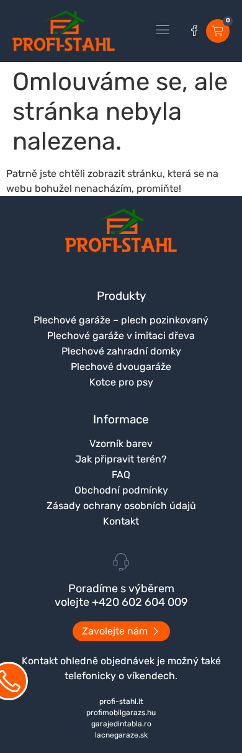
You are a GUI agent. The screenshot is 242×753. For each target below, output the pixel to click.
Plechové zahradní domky (121, 351)
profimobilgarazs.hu (121, 712)
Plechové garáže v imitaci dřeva (121, 335)
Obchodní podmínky (121, 490)
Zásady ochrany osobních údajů (121, 506)
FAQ (121, 474)
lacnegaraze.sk (121, 735)
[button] (162, 31)
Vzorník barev (121, 443)
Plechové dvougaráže (121, 366)
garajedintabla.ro (121, 723)
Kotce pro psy (121, 382)
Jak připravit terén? (121, 459)
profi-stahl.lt (121, 701)
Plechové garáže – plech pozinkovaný (121, 320)
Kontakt (121, 521)
